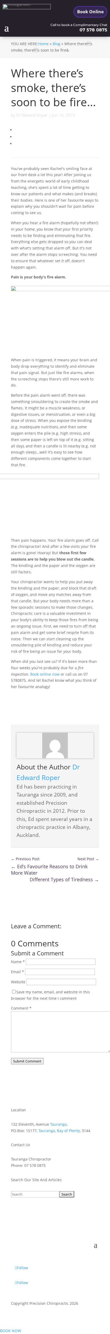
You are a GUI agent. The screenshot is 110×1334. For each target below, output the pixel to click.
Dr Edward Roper (32, 115)
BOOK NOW (10, 1330)
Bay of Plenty (68, 1130)
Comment (21, 1008)
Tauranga (58, 1124)
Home (43, 43)
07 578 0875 (93, 29)
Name (18, 961)
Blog (56, 43)
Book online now (45, 674)
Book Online (90, 12)
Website (18, 981)
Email (17, 971)
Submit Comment (27, 1061)
